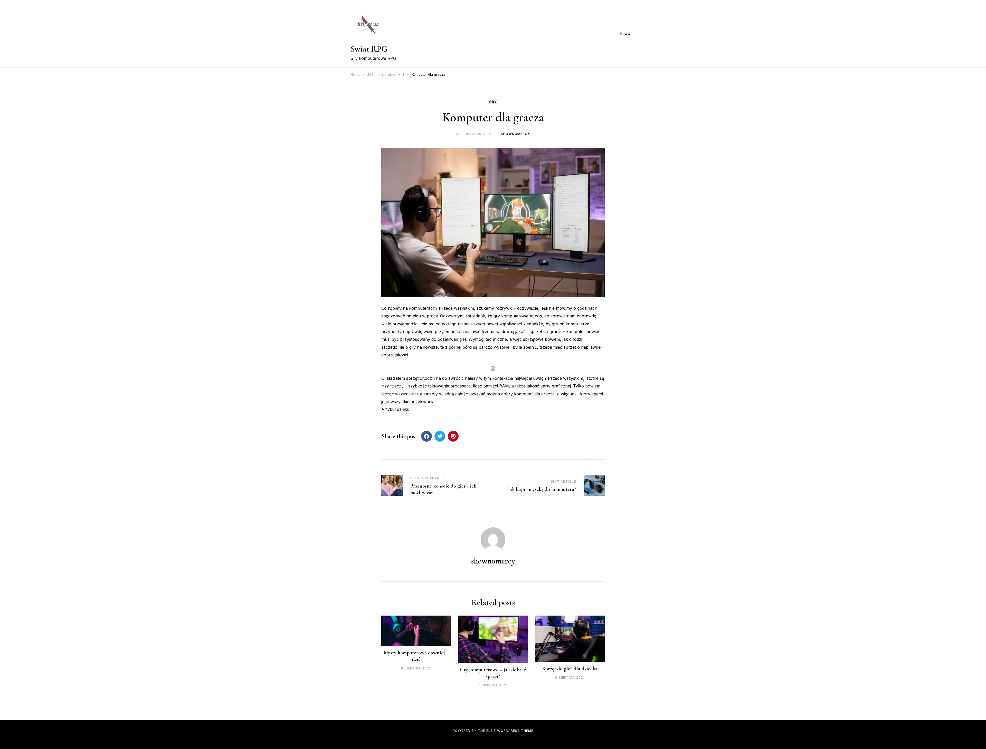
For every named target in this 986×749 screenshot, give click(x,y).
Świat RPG (368, 49)
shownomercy (515, 134)
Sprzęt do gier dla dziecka (570, 669)
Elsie (491, 730)
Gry (493, 101)
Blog (625, 34)
